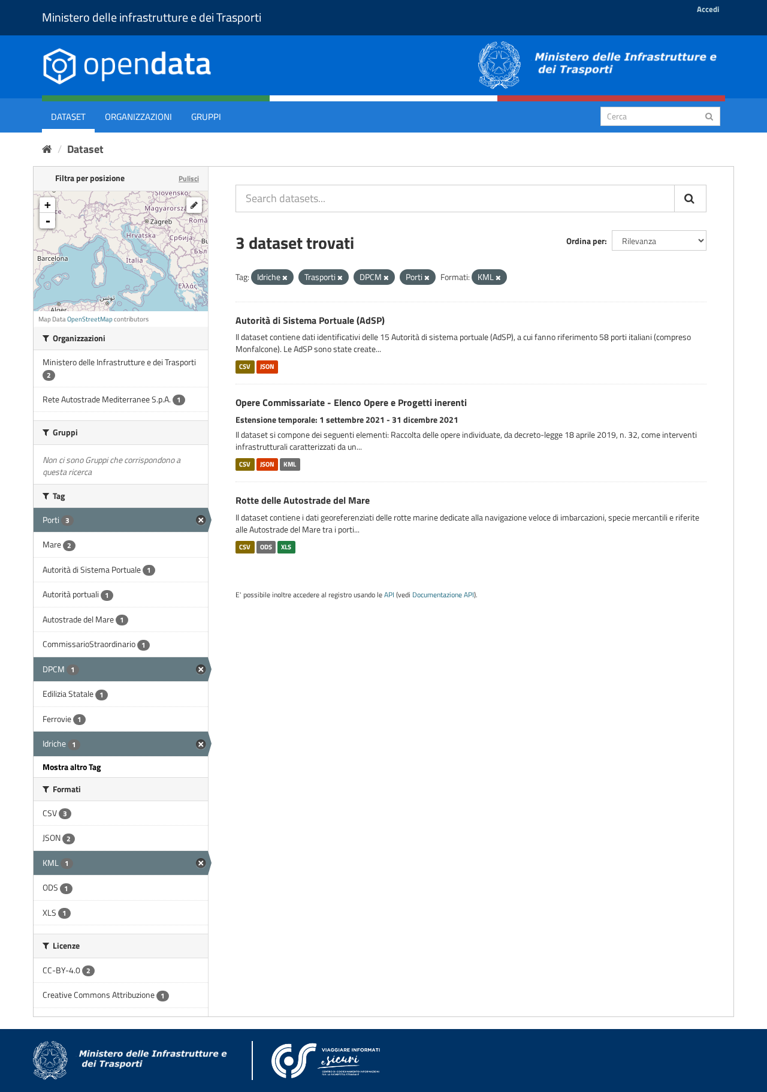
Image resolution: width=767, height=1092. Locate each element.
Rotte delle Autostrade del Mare (302, 500)
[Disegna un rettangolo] (194, 205)
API (389, 594)
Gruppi (206, 117)
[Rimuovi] (285, 277)
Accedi (708, 9)
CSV (244, 366)
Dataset (68, 117)
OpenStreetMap (90, 319)
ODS (266, 547)
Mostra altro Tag (72, 766)
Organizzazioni (138, 117)
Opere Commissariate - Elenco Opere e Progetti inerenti (351, 402)
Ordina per (585, 240)
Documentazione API (443, 594)
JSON (267, 366)
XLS (286, 547)
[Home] (47, 149)
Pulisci (189, 178)
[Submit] (709, 115)
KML (289, 464)
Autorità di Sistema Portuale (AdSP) (310, 320)
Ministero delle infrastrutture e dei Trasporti (151, 17)
